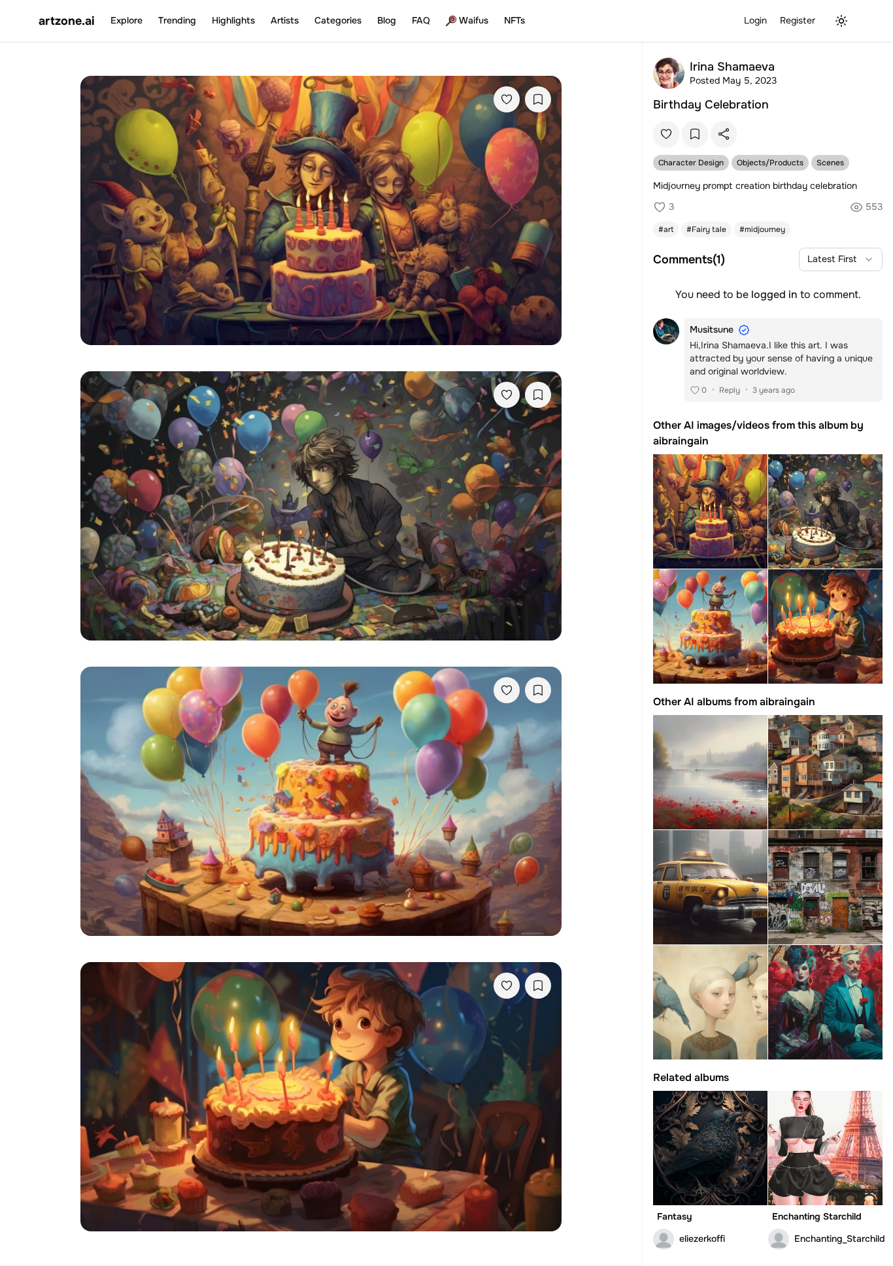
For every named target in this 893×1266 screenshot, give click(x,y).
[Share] (724, 134)
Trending (177, 20)
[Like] (507, 99)
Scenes (830, 163)
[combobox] (841, 259)
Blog (386, 20)
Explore (126, 20)
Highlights (233, 20)
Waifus (473, 20)
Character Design (691, 163)
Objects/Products (770, 163)
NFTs (514, 20)
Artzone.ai (67, 21)
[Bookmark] (538, 99)
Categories (338, 20)
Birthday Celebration (711, 104)
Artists (285, 20)
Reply (729, 390)
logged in (774, 294)
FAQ (421, 20)
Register (797, 20)
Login (755, 20)
